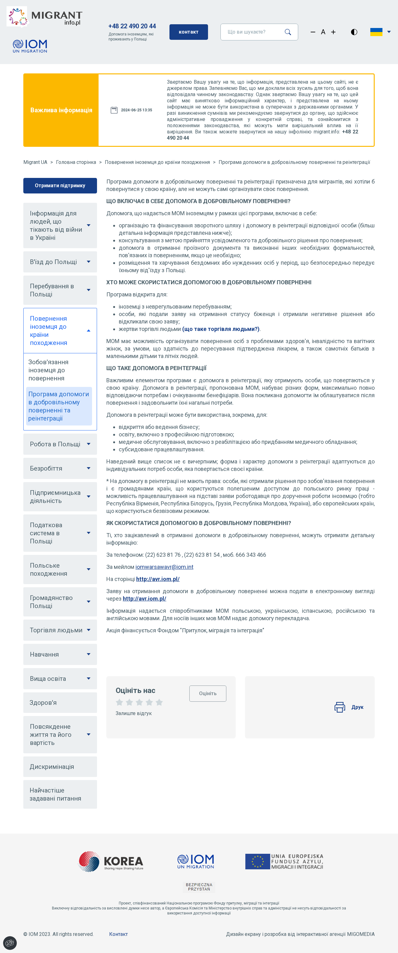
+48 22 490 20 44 (132, 26)
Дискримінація (52, 766)
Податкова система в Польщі (46, 533)
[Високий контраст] (354, 32)
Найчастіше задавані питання (55, 794)
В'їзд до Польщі (53, 262)
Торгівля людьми (56, 630)
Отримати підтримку (60, 185)
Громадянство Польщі (51, 602)
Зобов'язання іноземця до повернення (48, 370)
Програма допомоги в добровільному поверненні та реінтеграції (294, 162)
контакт (189, 32)
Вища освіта (48, 678)
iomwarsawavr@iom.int (164, 567)
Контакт (118, 934)
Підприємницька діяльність (55, 496)
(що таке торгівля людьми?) (221, 329)
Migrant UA (35, 162)
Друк (357, 707)
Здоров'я (43, 702)
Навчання (44, 654)
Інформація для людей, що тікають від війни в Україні (56, 225)
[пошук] (290, 32)
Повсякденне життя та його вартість (51, 734)
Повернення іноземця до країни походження (157, 162)
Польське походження (48, 569)
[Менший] (313, 32)
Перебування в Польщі (52, 290)
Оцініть (208, 691)
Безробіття (46, 468)
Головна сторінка (76, 162)
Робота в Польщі (55, 444)
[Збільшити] (333, 32)
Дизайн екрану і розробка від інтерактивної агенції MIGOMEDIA (300, 934)
